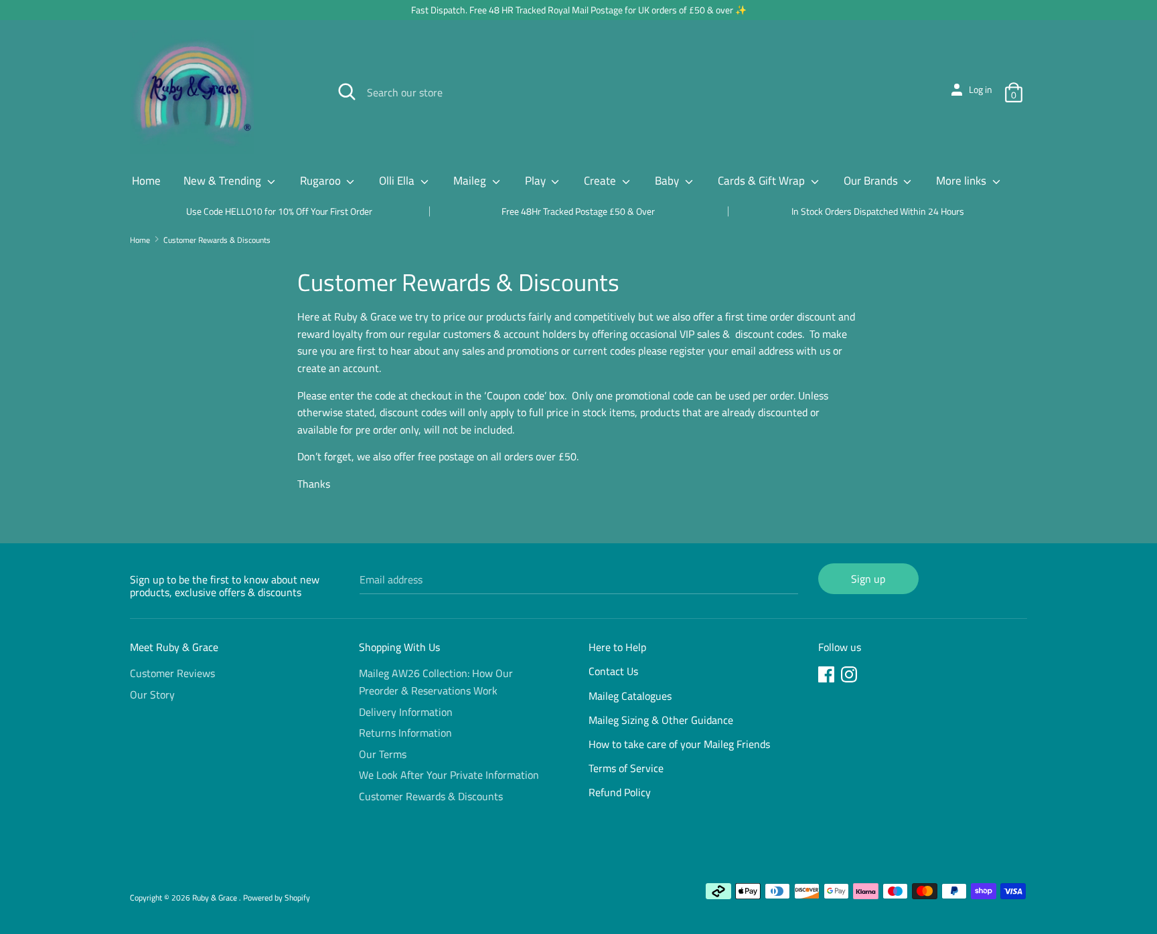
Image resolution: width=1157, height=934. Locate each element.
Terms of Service (626, 768)
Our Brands (872, 180)
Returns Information (405, 733)
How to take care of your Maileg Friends (679, 744)
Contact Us (613, 671)
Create (601, 180)
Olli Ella (398, 180)
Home (146, 180)
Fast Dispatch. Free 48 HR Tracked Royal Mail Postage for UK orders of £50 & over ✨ (579, 10)
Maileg (471, 180)
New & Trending (223, 180)
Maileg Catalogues (630, 696)
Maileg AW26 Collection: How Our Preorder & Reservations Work (436, 681)
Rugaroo (321, 180)
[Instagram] (850, 676)
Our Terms (382, 754)
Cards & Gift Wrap (762, 180)
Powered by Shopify (276, 897)
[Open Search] (346, 91)
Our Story (152, 694)
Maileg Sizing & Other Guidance (661, 720)
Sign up (868, 579)
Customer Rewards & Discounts (431, 796)
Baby (668, 180)
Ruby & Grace (215, 897)
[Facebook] (827, 676)
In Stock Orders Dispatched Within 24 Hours (877, 211)
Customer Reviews (172, 673)
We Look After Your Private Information (449, 775)
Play (536, 180)
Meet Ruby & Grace (174, 647)
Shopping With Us (399, 647)
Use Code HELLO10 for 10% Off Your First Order (279, 211)
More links (962, 180)
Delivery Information (406, 712)
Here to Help (617, 647)
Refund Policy (620, 792)
